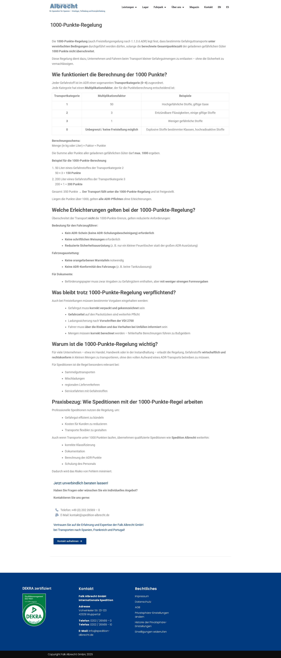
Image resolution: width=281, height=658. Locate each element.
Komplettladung (98, 11)
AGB (137, 607)
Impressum (142, 596)
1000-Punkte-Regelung (72, 41)
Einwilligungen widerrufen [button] (151, 632)
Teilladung (84, 11)
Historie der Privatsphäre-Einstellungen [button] (151, 624)
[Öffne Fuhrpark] (165, 7)
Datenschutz (143, 602)
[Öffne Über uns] (183, 7)
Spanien (86, 530)
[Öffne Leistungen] (136, 7)
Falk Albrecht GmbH (130, 524)
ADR (143, 41)
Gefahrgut (74, 308)
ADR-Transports (171, 357)
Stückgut (75, 11)
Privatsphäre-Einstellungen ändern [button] (152, 615)
